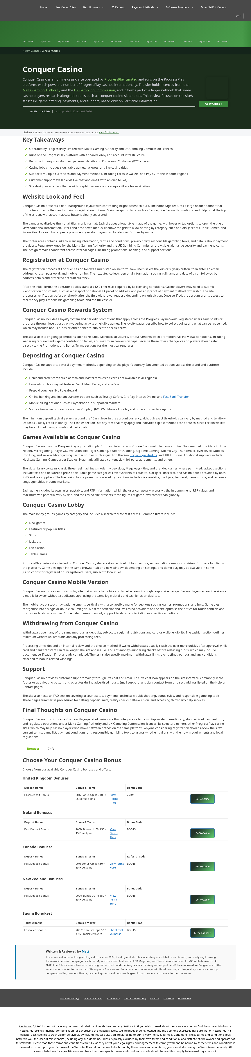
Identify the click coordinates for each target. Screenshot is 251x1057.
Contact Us (169, 998)
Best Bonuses (91, 7)
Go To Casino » (213, 103)
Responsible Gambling (135, 998)
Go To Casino (203, 798)
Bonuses (33, 749)
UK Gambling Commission (94, 90)
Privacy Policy (113, 998)
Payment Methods (143, 7)
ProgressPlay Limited (120, 79)
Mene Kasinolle (202, 933)
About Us (154, 998)
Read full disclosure (109, 132)
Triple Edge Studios (143, 455)
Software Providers (177, 7)
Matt (47, 111)
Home (43, 7)
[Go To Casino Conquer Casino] (215, 89)
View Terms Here (116, 799)
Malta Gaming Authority (41, 90)
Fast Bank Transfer (176, 397)
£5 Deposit (118, 7)
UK (237, 15)
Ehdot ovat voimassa (116, 932)
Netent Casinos (31, 50)
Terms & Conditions (93, 998)
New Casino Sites (65, 7)
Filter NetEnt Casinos (214, 7)
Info (51, 749)
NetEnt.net (25, 1026)
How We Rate (184, 998)
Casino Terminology (69, 998)
